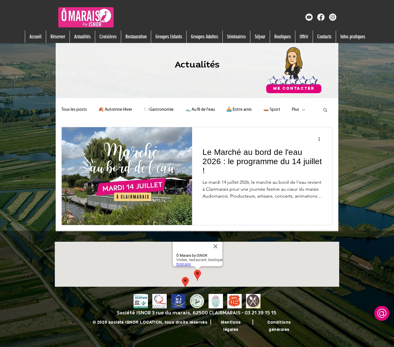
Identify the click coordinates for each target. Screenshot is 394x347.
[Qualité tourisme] (159, 301)
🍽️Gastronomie (159, 110)
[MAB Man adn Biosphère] (141, 301)
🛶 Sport (271, 110)
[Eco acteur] (197, 301)
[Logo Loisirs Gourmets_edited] (253, 301)
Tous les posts (74, 110)
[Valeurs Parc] (216, 301)
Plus (295, 110)
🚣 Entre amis (239, 110)
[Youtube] (309, 17)
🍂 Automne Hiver (115, 110)
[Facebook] (320, 17)
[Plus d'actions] (321, 139)
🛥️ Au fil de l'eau (200, 110)
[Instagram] (332, 17)
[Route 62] (234, 301)
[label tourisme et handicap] (178, 301)
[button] (58, 37)
